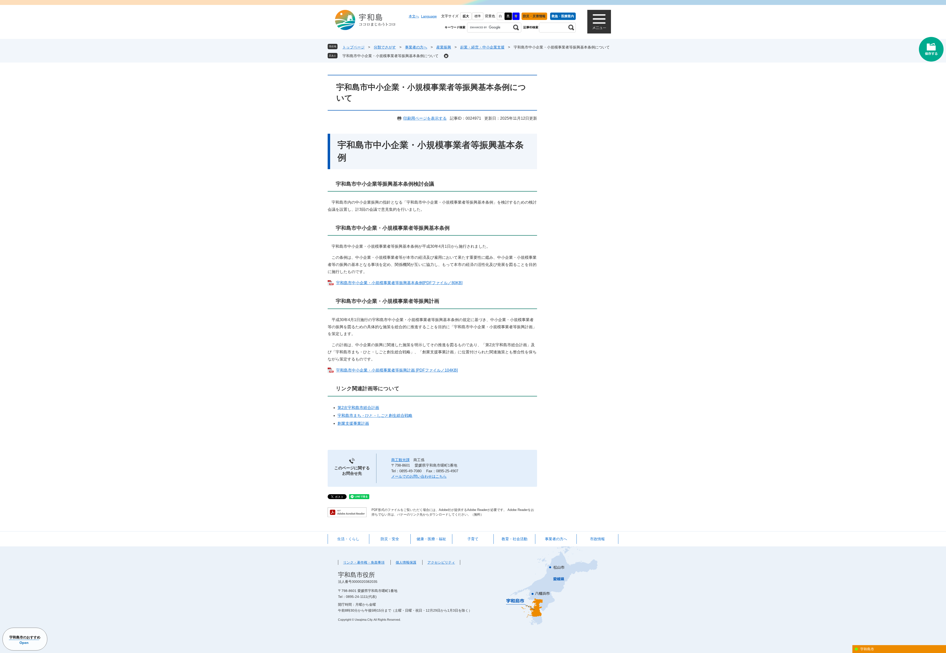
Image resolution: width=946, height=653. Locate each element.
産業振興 (443, 47)
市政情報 (597, 539)
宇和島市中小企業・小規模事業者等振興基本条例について (390, 56)
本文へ (414, 16)
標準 (477, 16)
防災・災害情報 (534, 16)
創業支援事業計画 (353, 423)
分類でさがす (385, 47)
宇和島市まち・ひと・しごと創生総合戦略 (375, 415)
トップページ (353, 47)
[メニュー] (599, 21)
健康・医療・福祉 (431, 539)
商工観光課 (400, 460)
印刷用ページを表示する (425, 118)
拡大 (466, 16)
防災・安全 (390, 539)
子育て (472, 539)
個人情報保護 (406, 562)
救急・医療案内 (563, 16)
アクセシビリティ (441, 562)
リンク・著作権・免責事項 (364, 562)
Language (429, 16)
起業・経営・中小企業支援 (482, 47)
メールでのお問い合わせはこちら (419, 476)
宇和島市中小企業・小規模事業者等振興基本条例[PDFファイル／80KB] (399, 283)
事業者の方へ (416, 47)
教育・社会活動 (514, 539)
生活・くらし (348, 539)
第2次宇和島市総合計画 (358, 408)
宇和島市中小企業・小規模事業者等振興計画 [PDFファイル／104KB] (397, 370)
